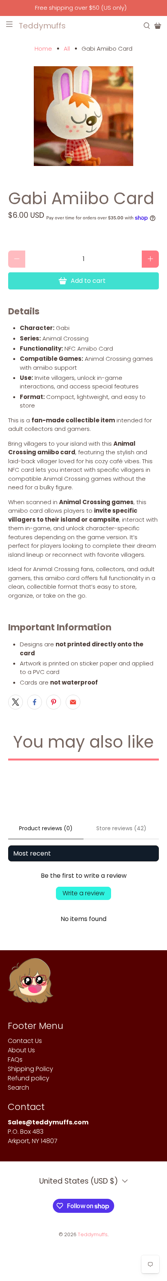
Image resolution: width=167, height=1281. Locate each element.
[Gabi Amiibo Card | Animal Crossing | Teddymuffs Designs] (83, 116)
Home (43, 48)
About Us (21, 1050)
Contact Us (25, 1040)
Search (18, 1087)
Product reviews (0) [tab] (46, 828)
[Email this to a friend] (73, 702)
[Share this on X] (15, 702)
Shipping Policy (30, 1068)
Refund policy (28, 1078)
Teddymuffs (93, 1234)
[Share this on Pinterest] (53, 702)
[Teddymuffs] (30, 984)
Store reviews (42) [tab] (121, 828)
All (67, 48)
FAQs (15, 1059)
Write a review (83, 893)
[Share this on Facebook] (34, 702)
